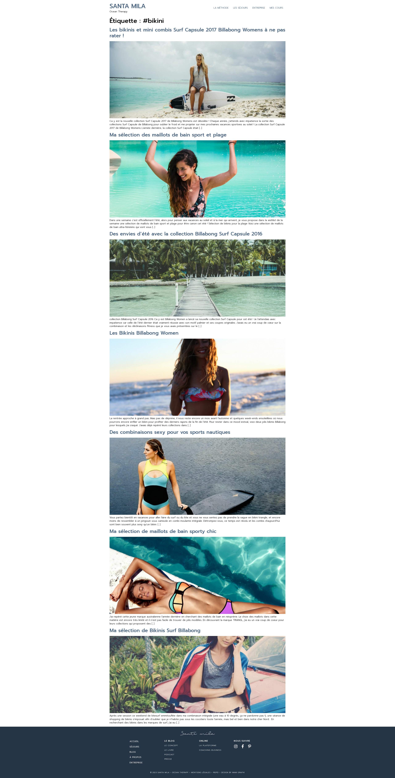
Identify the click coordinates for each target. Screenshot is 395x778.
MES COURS (276, 8)
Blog (133, 752)
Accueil (134, 741)
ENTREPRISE (258, 8)
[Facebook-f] (243, 746)
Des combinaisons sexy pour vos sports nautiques (170, 432)
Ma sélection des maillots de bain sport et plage (168, 135)
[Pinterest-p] (250, 746)
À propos (135, 757)
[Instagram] (236, 746)
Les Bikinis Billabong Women (144, 333)
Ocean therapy (179, 772)
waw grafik (238, 772)
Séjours (134, 746)
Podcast (169, 754)
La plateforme (207, 745)
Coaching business (210, 750)
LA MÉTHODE (221, 8)
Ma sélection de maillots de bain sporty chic (163, 531)
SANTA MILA (128, 6)
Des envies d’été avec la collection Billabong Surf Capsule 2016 (186, 234)
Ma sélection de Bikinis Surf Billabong (155, 630)
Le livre (169, 750)
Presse (168, 759)
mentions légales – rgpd (204, 772)
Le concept (171, 745)
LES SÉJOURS (240, 8)
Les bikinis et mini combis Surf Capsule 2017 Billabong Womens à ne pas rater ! (197, 32)
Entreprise (136, 762)
